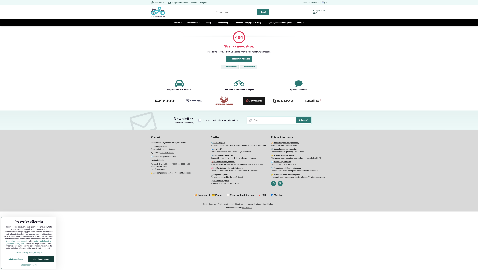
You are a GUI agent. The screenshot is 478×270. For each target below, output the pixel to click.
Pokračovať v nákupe (240, 59)
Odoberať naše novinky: (184, 123)
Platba (218, 195)
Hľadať (263, 12)
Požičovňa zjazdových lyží (223, 155)
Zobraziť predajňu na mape (164, 173)
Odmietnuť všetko (15, 259)
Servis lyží (217, 149)
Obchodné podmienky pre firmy (286, 149)
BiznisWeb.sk (247, 208)
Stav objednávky (269, 204)
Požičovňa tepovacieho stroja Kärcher (228, 168)
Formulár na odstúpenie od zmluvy (287, 168)
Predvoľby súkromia (225, 204)
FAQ (264, 195)
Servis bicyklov (219, 143)
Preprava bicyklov (220, 175)
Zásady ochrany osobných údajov (248, 204)
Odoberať (303, 120)
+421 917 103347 (167, 153)
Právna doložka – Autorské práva (287, 175)
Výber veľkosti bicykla (242, 195)
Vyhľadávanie (231, 67)
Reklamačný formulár (282, 162)
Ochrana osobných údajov (284, 155)
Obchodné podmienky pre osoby (286, 143)
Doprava (202, 195)
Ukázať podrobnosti (28, 265)
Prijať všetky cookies (41, 259)
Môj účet (279, 195)
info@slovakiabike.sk (167, 157)
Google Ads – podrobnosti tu (17, 241)
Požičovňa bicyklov (221, 181)
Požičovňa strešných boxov (224, 162)
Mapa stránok (249, 67)
